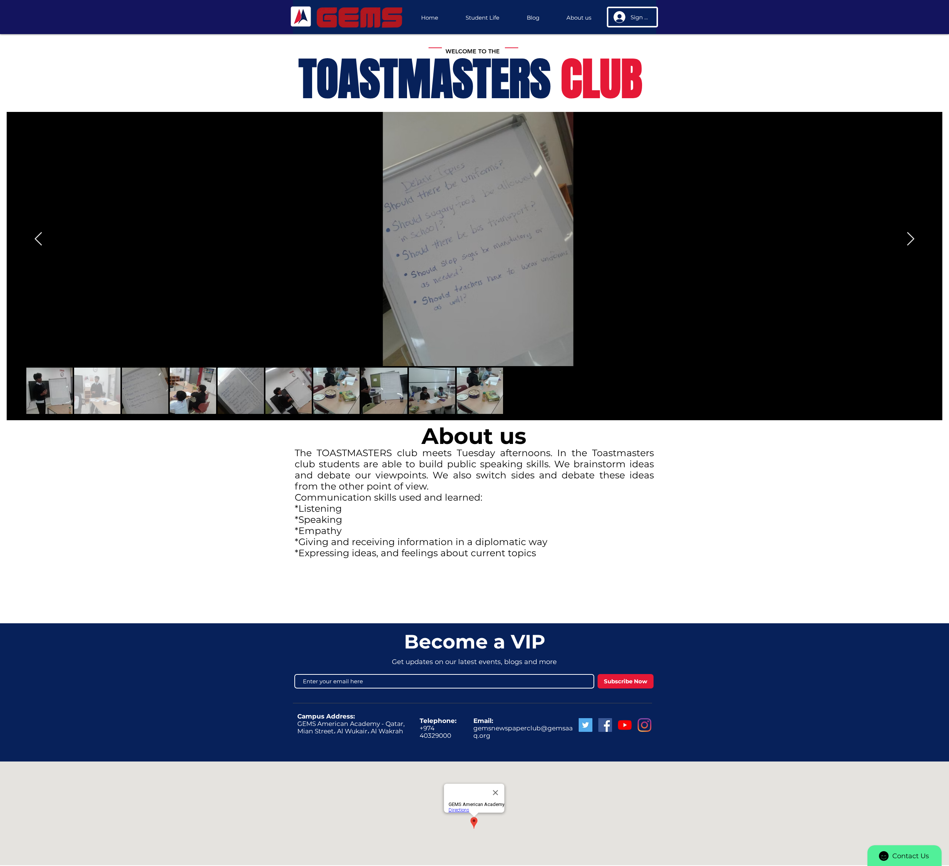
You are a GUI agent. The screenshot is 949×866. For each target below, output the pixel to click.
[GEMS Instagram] (644, 725)
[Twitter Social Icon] (585, 725)
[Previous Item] (38, 239)
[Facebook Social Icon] (605, 725)
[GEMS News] (625, 725)
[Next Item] (910, 239)
